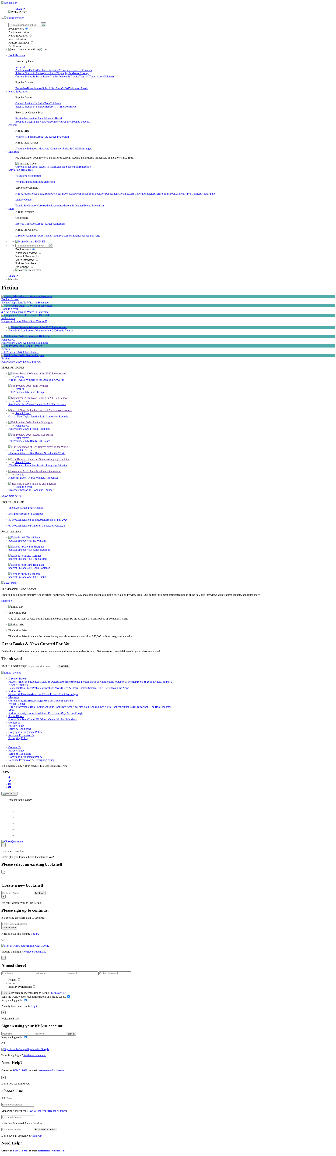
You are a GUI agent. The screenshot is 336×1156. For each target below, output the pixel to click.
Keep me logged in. (12, 1000)
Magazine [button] (13, 151)
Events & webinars (93, 205)
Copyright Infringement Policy (25, 732)
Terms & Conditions (19, 728)
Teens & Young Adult (91, 76)
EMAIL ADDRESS (12, 666)
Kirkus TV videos (106, 687)
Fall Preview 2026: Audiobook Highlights (24, 342)
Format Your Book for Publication (99, 193)
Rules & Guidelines (73, 148)
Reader (12, 979)
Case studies (44, 205)
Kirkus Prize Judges (67, 694)
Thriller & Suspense (48, 70)
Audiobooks (22, 70)
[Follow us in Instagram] (9, 784)
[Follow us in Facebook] (9, 777)
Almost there (9, 927)
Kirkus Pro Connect (51, 713)
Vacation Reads (79, 88)
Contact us (14, 722)
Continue (39, 893)
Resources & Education (28, 175)
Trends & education (26, 205)
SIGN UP (63, 666)
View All (20, 67)
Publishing (37, 181)
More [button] (11, 208)
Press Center (49, 719)
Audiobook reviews (19, 32)
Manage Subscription (68, 166)
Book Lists (26, 687)
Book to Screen (24, 121)
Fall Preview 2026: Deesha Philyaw (21, 361)
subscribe (6, 600)
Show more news (11, 495)
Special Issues (38, 166)
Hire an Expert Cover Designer (135, 193)
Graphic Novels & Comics (64, 76)
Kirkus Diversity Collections (24, 713)
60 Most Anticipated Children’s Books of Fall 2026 (36, 525)
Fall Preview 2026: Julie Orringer (26, 392)
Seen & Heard (54, 118)
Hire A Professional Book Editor (33, 193)
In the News (39, 121)
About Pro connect (62, 235)
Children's (108, 76)
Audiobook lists (47, 88)
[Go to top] (9, 794)
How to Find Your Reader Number (46, 1110)
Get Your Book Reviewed (65, 193)
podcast (13, 540)
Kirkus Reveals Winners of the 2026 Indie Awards (45, 330)
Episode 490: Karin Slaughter (34, 549)
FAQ (39, 719)
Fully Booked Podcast (77, 121)
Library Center (23, 199)
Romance (87, 70)
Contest (32, 719)
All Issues (51, 166)
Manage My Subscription (48, 700)
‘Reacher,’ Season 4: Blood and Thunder (30, 489)
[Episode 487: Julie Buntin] (24, 573)
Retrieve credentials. (34, 951)
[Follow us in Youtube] (9, 787)
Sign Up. (37, 1135)
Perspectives (30, 118)
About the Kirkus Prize (50, 136)
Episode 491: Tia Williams (32, 540)
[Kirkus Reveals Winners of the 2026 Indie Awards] (37, 327)
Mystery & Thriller (54, 106)
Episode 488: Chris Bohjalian (34, 567)
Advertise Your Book (164, 193)
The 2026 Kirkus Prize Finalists (25, 507)
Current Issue (22, 166)
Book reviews (16, 28)
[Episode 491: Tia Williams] (24, 537)
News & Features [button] (18, 91)
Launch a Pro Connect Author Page (115, 706)
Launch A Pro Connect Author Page (195, 193)
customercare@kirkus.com (51, 1070)
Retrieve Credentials (45, 1129)
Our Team (22, 719)
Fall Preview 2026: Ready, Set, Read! (29, 440)
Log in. (35, 933)
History (84, 73)
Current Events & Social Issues (32, 76)
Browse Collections (26, 223)
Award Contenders (52, 148)
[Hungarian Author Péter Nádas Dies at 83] (25, 315)
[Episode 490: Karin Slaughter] (26, 546)
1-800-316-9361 (21, 1070)
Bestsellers (21, 88)
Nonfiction (50, 73)
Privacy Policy (16, 725)
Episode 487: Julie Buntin (32, 576)
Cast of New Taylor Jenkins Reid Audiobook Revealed (38, 416)
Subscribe (85, 166)
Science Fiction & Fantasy (29, 73)
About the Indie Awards (28, 148)
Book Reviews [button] (16, 55)
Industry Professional (20, 986)
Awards (41, 118)
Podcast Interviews (19, 42)
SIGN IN (20, 8)
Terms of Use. (58, 992)
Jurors (66, 136)
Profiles (19, 118)
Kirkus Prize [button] (15, 691)
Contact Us (14, 747)
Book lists (32, 88)
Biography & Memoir (68, 73)
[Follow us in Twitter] (9, 780)
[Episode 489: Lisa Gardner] (24, 555)
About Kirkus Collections (51, 223)
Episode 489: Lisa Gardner (32, 558)
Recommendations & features (67, 205)
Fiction (33, 70)
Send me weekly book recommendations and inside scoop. (34, 996)
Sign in (6, 993)
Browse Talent (43, 235)
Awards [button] (12, 124)
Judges (88, 148)
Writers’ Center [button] (16, 703)
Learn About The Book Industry (153, 706)
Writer (12, 983)
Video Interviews (18, 39)
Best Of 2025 (63, 88)
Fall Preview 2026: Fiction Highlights (29, 428)
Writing (19, 181)
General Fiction (24, 103)
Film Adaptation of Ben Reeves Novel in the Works (36, 453)
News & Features (18, 35)
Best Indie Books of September (25, 513)
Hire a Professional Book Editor (26, 706)
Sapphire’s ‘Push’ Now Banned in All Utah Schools (37, 404)
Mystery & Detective (70, 70)
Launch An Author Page (86, 235)
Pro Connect (15, 46)
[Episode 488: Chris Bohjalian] (26, 564)
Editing (28, 181)
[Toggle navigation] (2, 18)
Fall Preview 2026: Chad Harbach (20, 352)
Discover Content (25, 235)
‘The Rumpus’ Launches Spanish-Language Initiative (37, 465)
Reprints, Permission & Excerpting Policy (21, 737)
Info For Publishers (66, 719)
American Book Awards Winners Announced (33, 477)
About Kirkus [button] (16, 716)
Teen (47, 103)
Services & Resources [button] (20, 169)
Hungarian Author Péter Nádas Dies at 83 (24, 321)
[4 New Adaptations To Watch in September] (26, 296)
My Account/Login (72, 713)
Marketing (49, 181)
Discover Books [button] (17, 678)
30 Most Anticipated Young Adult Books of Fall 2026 (38, 519)
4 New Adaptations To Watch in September (25, 302)
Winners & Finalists (26, 136)
